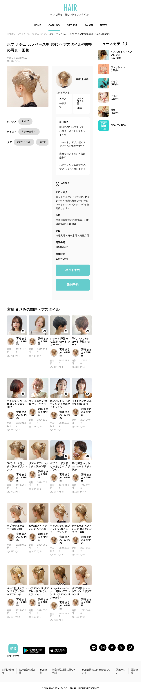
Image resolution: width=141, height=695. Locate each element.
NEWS (103, 25)
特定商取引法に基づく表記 (64, 671)
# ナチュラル (29, 131)
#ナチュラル (23, 142)
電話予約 (73, 284)
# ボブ (25, 121)
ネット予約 (72, 270)
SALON (88, 25)
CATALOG (54, 25)
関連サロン (121, 671)
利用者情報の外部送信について (96, 671)
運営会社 (134, 671)
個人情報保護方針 (27, 671)
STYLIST (72, 25)
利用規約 (43, 671)
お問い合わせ (8, 671)
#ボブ (43, 142)
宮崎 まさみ (82, 79)
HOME (37, 25)
